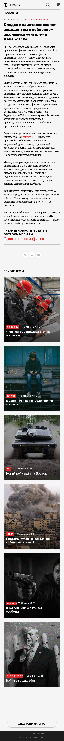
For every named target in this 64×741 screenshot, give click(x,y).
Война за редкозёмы (21, 680)
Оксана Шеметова (38, 20)
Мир (9, 469)
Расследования (15, 676)
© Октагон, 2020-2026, (32, 733)
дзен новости (19, 239)
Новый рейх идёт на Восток (26, 473)
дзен (40, 239)
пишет (27, 137)
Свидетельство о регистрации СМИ (33, 737)
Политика (12, 603)
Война (10, 534)
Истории (11, 396)
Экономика (13, 327)
